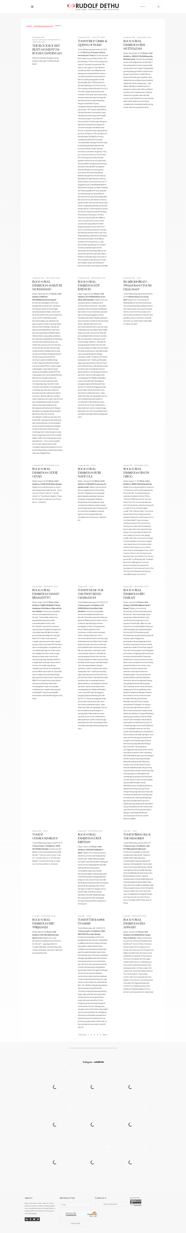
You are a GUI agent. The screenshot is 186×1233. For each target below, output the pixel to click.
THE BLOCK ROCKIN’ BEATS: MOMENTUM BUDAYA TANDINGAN (47, 49)
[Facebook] (30, 1219)
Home (29, 26)
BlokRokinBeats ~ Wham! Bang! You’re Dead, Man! (137, 285)
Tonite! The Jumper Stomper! (91, 922)
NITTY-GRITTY (101, 37)
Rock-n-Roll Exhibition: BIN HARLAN (133, 594)
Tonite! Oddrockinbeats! (44, 836)
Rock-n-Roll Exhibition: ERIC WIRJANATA (43, 923)
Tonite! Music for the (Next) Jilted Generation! (90, 594)
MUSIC (43, 42)
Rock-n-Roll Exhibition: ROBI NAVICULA (89, 473)
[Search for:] (150, 6)
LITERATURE (36, 42)
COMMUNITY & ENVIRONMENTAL (49, 40)
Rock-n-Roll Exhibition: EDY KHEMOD (89, 285)
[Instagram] (38, 1219)
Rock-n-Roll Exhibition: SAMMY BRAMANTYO (45, 594)
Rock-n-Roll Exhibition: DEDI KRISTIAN (89, 838)
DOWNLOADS (141, 37)
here (106, 266)
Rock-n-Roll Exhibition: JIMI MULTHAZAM (134, 45)
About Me (35, 40)
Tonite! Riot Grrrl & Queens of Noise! (92, 43)
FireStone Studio (137, 1204)
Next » (105, 1035)
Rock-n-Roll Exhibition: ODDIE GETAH (45, 473)
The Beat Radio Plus (43, 26)
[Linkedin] (26, 1219)
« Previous (82, 1035)
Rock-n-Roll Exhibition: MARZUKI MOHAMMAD (47, 285)
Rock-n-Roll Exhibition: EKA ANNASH (134, 923)
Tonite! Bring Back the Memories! (136, 836)
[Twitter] (34, 1219)
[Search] (158, 6)
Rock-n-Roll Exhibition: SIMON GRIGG (136, 473)
